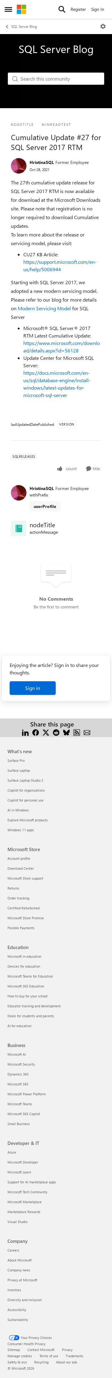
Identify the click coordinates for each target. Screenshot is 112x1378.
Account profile (18, 858)
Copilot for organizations (26, 790)
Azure (11, 1152)
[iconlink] (18, 528)
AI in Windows (18, 810)
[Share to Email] (87, 731)
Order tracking (18, 898)
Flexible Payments (21, 927)
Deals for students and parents (30, 1016)
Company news (18, 1270)
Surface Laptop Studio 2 (25, 780)
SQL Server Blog (24, 26)
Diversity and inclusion (24, 1299)
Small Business (18, 1123)
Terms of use (49, 1356)
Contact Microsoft (40, 1349)
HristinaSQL (42, 162)
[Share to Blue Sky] (66, 731)
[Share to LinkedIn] (25, 731)
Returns (13, 888)
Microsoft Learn (19, 1172)
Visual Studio (17, 1221)
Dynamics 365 (18, 1074)
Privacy (67, 1349)
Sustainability (17, 1319)
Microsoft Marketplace (24, 1201)
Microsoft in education (24, 956)
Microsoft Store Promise (25, 918)
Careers (13, 1250)
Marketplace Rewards (23, 1211)
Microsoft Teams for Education (30, 976)
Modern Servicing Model (44, 308)
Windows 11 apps (20, 830)
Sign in (32, 688)
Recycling (41, 1362)
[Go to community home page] (21, 9)
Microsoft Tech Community (27, 1192)
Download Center (20, 868)
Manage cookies (19, 1356)
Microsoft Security (21, 1064)
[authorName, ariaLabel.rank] (18, 166)
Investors (14, 1289)
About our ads (66, 1362)
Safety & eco (17, 1362)
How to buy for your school (27, 996)
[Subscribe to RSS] (76, 731)
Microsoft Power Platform (26, 1094)
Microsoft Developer (22, 1162)
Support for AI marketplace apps (31, 1182)
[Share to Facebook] (35, 731)
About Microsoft (19, 1260)
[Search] (62, 9)
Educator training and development (34, 1006)
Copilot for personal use (25, 800)
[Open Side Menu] (8, 9)
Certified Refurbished (23, 908)
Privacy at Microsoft (22, 1280)
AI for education (19, 1025)
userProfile (45, 506)
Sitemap (13, 1349)
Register (78, 9)
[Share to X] (46, 731)
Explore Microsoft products (27, 820)
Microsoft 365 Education (25, 986)
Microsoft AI (16, 1054)
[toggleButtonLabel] (103, 26)
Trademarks (74, 1356)
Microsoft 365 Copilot (23, 1113)
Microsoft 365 (17, 1084)
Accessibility (16, 1309)
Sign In (97, 9)
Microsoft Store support (25, 878)
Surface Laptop (18, 770)
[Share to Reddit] (56, 731)
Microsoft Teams (19, 1104)
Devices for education (23, 966)
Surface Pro (16, 760)
